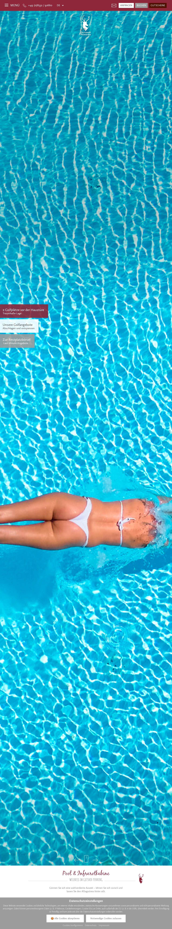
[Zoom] (86, 438)
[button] (77, 860)
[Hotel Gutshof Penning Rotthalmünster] (86, 24)
